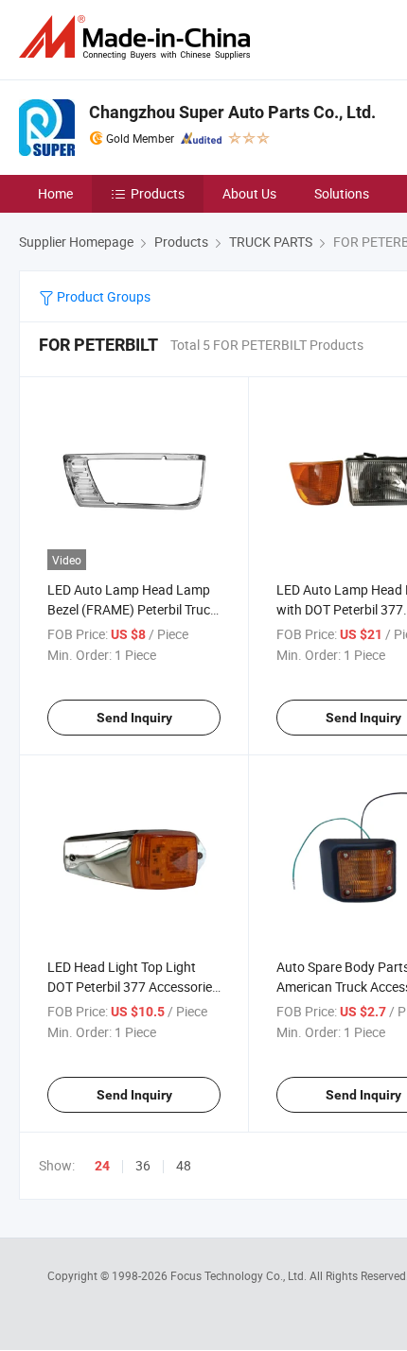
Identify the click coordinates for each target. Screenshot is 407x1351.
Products (158, 193)
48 (183, 1165)
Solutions (341, 193)
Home (55, 193)
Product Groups (102, 296)
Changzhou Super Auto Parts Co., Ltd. (232, 112)
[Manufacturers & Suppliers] (138, 37)
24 (102, 1165)
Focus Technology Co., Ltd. (240, 1275)
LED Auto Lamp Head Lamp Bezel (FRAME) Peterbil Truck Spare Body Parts (132, 609)
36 (142, 1165)
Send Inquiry (134, 717)
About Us (249, 193)
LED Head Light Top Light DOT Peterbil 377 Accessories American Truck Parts (133, 986)
